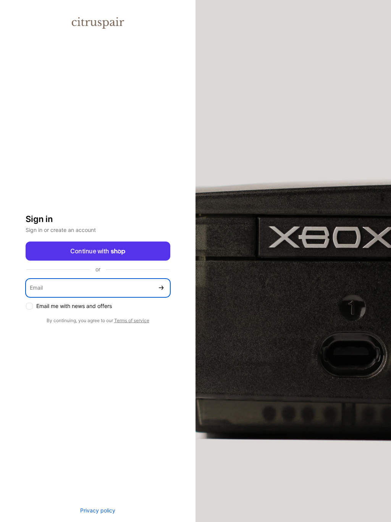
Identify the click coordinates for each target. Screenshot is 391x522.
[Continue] (161, 288)
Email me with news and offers (74, 306)
